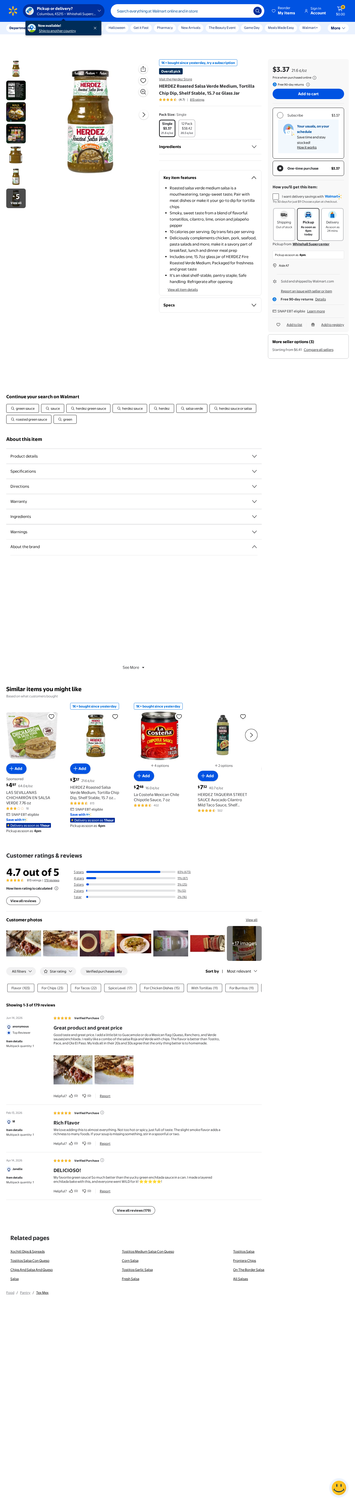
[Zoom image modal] (143, 92)
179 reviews (51, 880)
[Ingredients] (254, 147)
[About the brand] (254, 547)
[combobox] (187, 11)
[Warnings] (254, 532)
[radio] (167, 128)
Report (105, 1096)
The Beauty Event (222, 27)
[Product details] (254, 456)
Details (320, 299)
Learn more (316, 311)
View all (252, 920)
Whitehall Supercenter (311, 244)
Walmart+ (310, 27)
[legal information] (314, 78)
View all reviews (23, 901)
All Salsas (240, 1279)
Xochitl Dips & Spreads (27, 1251)
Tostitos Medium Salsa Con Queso (148, 1251)
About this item (24, 439)
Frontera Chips (244, 1260)
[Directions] (254, 486)
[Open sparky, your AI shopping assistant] (339, 1488)
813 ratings (197, 99)
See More (131, 667)
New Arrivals (190, 27)
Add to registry (332, 325)
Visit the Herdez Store (175, 79)
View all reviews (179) (134, 1210)
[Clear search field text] (245, 11)
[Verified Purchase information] (102, 1017)
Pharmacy (165, 27)
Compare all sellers (318, 350)
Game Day (252, 27)
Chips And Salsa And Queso (31, 1270)
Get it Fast (141, 27)
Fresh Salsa (130, 1279)
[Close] (96, 28)
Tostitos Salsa (243, 1251)
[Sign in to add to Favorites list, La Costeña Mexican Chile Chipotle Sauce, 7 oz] (179, 716)
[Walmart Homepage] (13, 11)
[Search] (257, 11)
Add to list (294, 325)
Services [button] (52, 28)
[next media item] (143, 114)
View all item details (183, 289)
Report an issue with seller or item (306, 291)
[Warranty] (254, 501)
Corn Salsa (130, 1260)
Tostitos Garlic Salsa (137, 1270)
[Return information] (307, 84)
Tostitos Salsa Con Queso (29, 1260)
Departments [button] (20, 28)
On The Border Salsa (248, 1270)
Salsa (14, 1279)
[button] (283, 11)
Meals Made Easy (281, 27)
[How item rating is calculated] (56, 888)
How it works (307, 147)
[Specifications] (254, 471)
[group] (181, 100)
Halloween (117, 27)
